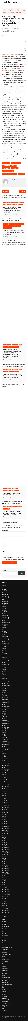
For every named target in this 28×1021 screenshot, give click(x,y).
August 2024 (5, 603)
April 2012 (4, 861)
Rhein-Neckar (5, 982)
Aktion (3, 919)
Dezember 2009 (5, 910)
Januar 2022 (5, 657)
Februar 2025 (5, 592)
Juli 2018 (4, 730)
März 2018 (4, 737)
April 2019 (4, 715)
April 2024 (4, 610)
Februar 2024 (5, 613)
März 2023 (4, 632)
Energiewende (6, 225)
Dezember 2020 (5, 680)
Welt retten (4, 1010)
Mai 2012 (4, 859)
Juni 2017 (4, 753)
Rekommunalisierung (8, 171)
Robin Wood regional (7, 984)
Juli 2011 (4, 877)
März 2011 (4, 884)
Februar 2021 (5, 676)
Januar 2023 (5, 636)
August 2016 (5, 770)
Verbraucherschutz (18, 204)
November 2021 (5, 660)
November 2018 (5, 723)
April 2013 (4, 840)
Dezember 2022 (5, 638)
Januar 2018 (5, 741)
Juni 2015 (4, 795)
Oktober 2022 (5, 641)
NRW (5, 204)
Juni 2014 (4, 816)
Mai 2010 (4, 901)
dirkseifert (6, 214)
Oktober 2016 (5, 767)
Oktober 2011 (5, 872)
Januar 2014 (5, 825)
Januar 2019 (5, 720)
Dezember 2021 (5, 659)
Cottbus (3, 938)
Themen (4, 994)
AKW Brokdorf (5, 921)
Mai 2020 (4, 692)
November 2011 (5, 870)
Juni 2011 (4, 879)
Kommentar (5, 530)
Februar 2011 (5, 886)
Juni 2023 (4, 627)
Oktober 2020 (5, 683)
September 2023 (6, 622)
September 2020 (6, 685)
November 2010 (5, 891)
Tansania (4, 991)
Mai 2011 (4, 880)
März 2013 (4, 842)
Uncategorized (5, 999)
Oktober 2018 (5, 725)
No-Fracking (5, 970)
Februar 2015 (5, 802)
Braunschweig (5, 935)
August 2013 (5, 833)
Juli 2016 (4, 772)
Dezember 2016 (5, 763)
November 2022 (5, 639)
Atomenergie (5, 30)
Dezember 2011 (5, 868)
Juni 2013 (4, 837)
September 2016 (6, 769)
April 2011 (4, 882)
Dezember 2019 (5, 701)
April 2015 (4, 798)
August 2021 (5, 666)
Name (3, 538)
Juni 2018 (4, 732)
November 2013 (5, 828)
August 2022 (5, 645)
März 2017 (4, 758)
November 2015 (5, 786)
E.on (14, 165)
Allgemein (4, 923)
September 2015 (6, 790)
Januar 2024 (5, 615)
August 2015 (5, 791)
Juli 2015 (4, 793)
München (4, 966)
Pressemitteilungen (6, 977)
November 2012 (5, 849)
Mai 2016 (4, 776)
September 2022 (6, 643)
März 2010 (4, 905)
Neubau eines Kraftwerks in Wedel (10, 54)
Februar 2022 (5, 655)
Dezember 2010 (5, 889)
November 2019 (5, 702)
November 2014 (5, 807)
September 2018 (6, 727)
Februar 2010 (5, 907)
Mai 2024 (4, 608)
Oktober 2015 (5, 788)
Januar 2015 (5, 804)
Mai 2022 (4, 650)
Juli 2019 (4, 709)
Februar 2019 (5, 718)
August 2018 (5, 729)
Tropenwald (4, 996)
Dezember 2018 (5, 721)
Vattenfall (22, 173)
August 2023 (5, 624)
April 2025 (4, 589)
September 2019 (6, 706)
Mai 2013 (4, 838)
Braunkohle (4, 933)
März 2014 (4, 821)
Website (3, 551)
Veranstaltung (5, 1001)
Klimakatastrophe (5, 31)
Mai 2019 (4, 713)
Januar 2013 (5, 846)
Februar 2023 (5, 634)
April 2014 (4, 819)
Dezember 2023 (5, 617)
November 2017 (5, 744)
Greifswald (4, 952)
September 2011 (6, 873)
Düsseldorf (4, 940)
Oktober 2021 (5, 662)
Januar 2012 (5, 866)
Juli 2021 (4, 667)
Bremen (3, 937)
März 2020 (4, 695)
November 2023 (5, 618)
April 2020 (4, 694)
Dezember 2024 (5, 596)
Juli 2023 (4, 625)
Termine (3, 993)
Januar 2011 (5, 887)
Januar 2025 (5, 594)
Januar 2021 (5, 678)
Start (3, 987)
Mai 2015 (4, 797)
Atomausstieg (6, 162)
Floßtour (4, 951)
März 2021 (4, 674)
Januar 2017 (5, 762)
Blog (3, 931)
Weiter (22, 191)
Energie (3, 942)
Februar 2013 (5, 844)
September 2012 (6, 852)
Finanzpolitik (5, 949)
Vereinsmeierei (5, 1005)
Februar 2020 (5, 697)
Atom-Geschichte (12, 202)
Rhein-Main (4, 980)
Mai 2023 (4, 629)
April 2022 (4, 652)
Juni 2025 (4, 585)
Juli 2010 (4, 898)
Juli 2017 (4, 751)
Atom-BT (5, 202)
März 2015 (4, 800)
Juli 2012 (4, 856)
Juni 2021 (4, 669)
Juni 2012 (4, 858)
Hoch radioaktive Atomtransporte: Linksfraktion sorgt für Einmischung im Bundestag (13, 232)
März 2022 (4, 653)
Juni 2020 (4, 690)
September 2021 (6, 664)
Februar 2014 (5, 823)
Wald (3, 1008)
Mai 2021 (4, 671)
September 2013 (6, 832)
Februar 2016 (5, 781)
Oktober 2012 (5, 851)
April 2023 (4, 631)
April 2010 (4, 903)
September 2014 (6, 811)
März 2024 (4, 611)
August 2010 (5, 896)
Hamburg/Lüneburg (6, 954)
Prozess (4, 979)
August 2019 (5, 708)
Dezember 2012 (5, 847)
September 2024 (6, 601)
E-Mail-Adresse (6, 545)
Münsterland (5, 968)
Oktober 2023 (5, 620)
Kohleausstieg (5, 961)
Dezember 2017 (5, 742)
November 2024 (5, 597)
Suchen (5, 570)
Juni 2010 (4, 900)
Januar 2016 (5, 783)
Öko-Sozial (12, 31)
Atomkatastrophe (16, 162)
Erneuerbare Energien (14, 30)
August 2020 (5, 687)
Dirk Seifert (5, 28)
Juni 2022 (4, 648)
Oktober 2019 (5, 704)
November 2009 (5, 912)
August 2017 (5, 749)
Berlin (3, 930)
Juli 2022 (4, 646)
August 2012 (5, 854)
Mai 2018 (4, 734)
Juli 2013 (4, 835)
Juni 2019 (4, 711)
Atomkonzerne (6, 165)
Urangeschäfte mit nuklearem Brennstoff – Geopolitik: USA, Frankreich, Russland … (12, 513)
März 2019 (4, 716)
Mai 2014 (4, 818)
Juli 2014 (4, 814)
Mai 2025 (4, 587)
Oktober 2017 (5, 746)
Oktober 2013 (5, 830)
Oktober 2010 (5, 893)
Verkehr (3, 1006)
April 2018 (4, 735)
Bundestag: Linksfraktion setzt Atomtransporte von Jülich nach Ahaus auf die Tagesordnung (12, 376)
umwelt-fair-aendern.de (11, 2)
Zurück (6, 191)
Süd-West (4, 989)
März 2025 (4, 591)
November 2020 (5, 681)
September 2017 (6, 748)
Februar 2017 (5, 760)
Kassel (3, 956)
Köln (3, 963)
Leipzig (3, 965)
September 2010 (6, 894)
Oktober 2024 (5, 599)
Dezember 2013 (5, 826)
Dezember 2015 (5, 784)
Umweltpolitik (10, 204)
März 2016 (4, 779)
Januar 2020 (5, 699)
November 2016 (5, 765)
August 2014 (5, 812)
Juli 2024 (4, 605)
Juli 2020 (4, 688)
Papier (3, 975)
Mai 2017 (4, 755)
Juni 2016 (4, 774)
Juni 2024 (4, 606)
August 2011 (5, 875)
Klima (3, 958)
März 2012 (4, 863)
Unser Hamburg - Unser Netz (9, 173)
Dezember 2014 (5, 805)
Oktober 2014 (5, 809)
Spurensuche (5, 986)
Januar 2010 (5, 908)
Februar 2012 (5, 865)
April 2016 (4, 777)
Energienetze (6, 168)
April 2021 (4, 673)
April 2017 (4, 756)
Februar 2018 (5, 739)
